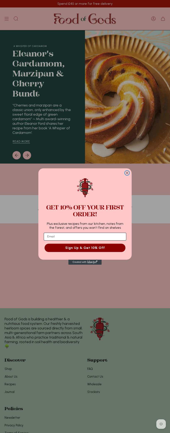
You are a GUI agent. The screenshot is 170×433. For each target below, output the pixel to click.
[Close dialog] (127, 172)
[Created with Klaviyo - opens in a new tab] (85, 262)
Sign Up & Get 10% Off (85, 248)
